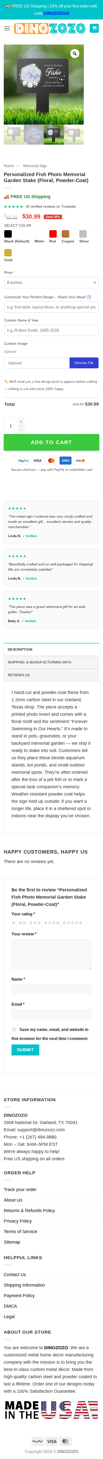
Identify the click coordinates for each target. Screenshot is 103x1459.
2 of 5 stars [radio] (21, 923)
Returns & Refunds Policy (29, 1210)
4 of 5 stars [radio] (51, 923)
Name (18, 979)
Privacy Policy (18, 1221)
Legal (9, 1316)
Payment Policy (19, 1295)
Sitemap (12, 1242)
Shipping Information (24, 1285)
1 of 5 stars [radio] (13, 923)
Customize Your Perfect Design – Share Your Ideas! (47, 297)
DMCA (10, 1306)
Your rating (23, 914)
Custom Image (16, 343)
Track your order (20, 1189)
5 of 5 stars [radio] (71, 923)
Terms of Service (20, 1231)
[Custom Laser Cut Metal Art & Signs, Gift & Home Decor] (50, 28)
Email (18, 1004)
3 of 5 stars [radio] (34, 923)
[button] (7, 28)
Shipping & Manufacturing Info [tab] (39, 662)
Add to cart (51, 442)
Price (16, 272)
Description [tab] (20, 649)
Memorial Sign (35, 166)
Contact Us (15, 1274)
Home (9, 166)
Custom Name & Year (21, 320)
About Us (13, 1200)
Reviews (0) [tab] (19, 675)
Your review (24, 934)
